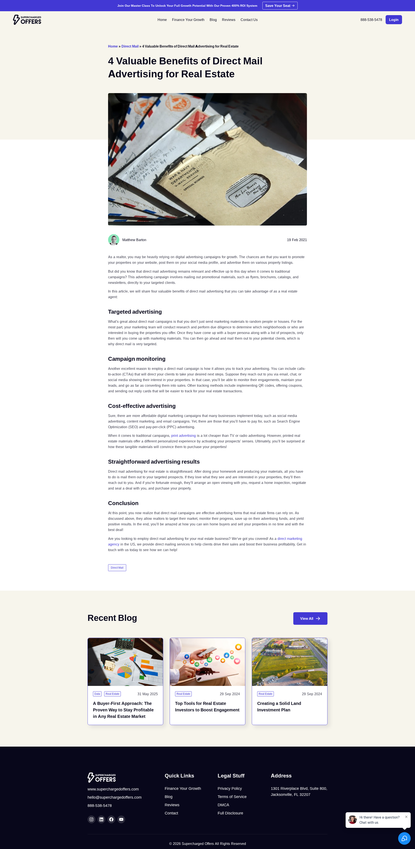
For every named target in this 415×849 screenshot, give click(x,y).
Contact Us (249, 19)
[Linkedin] (101, 819)
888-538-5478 (371, 19)
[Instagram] (91, 819)
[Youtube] (121, 819)
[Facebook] (111, 819)
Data (97, 693)
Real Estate (112, 693)
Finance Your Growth (188, 19)
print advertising (183, 435)
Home (162, 19)
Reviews (228, 19)
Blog (213, 19)
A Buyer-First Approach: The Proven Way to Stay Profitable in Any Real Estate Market (123, 710)
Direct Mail (130, 46)
